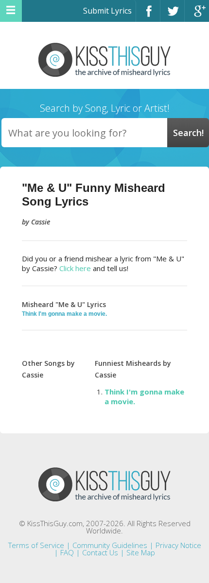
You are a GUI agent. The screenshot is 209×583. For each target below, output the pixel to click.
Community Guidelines (109, 545)
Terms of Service (36, 545)
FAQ (67, 552)
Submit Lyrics (107, 10)
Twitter (172, 15)
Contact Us (100, 552)
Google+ (197, 15)
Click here (75, 268)
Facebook (148, 15)
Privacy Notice (178, 545)
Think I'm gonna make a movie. (64, 313)
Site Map (140, 552)
